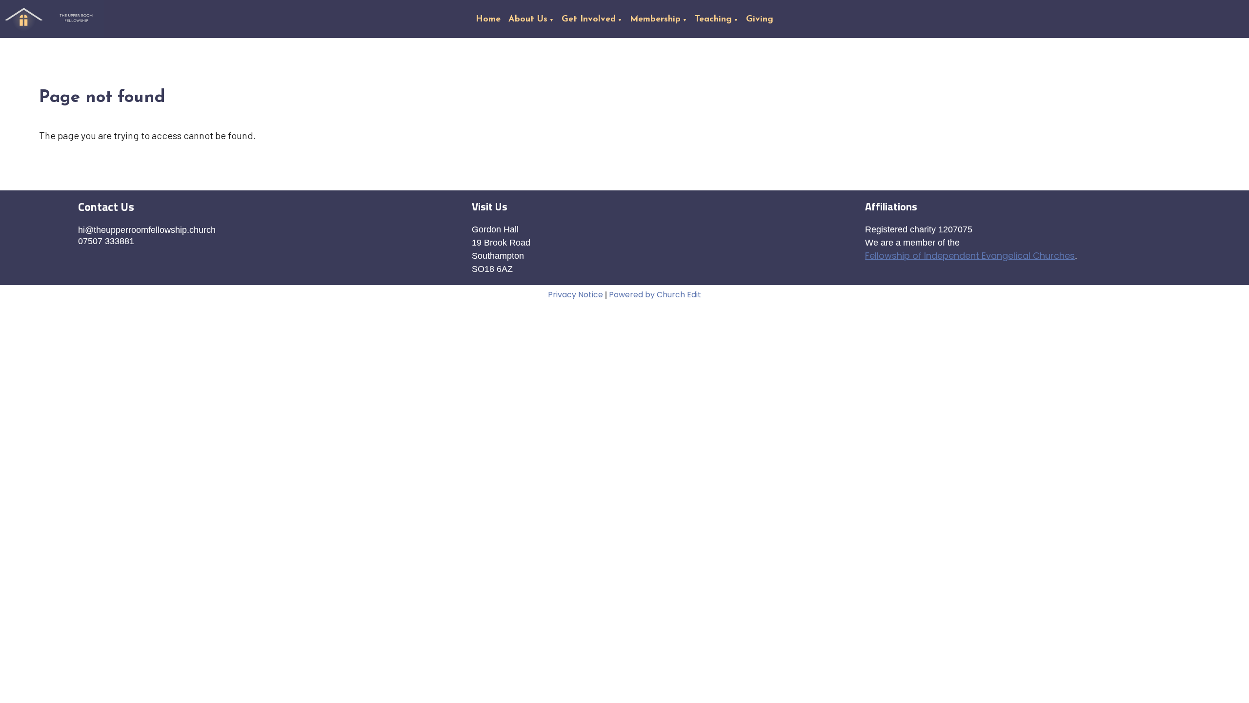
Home (488, 19)
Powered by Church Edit (655, 294)
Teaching (713, 19)
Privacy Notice (575, 294)
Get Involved (589, 19)
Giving (759, 19)
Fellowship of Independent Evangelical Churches (970, 255)
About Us (527, 19)
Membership (655, 19)
